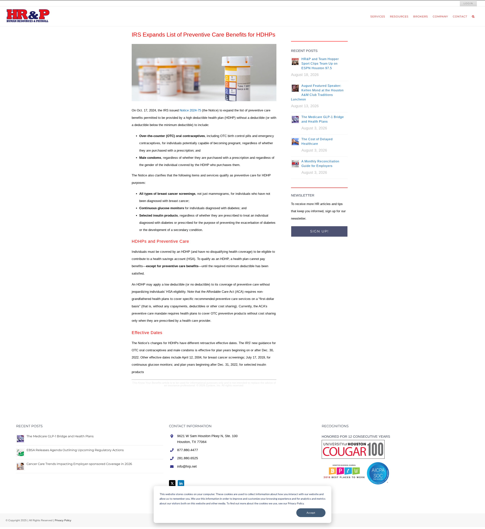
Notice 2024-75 (190, 110)
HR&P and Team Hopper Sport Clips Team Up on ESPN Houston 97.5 (320, 63)
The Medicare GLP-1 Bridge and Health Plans (60, 436)
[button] (473, 16)
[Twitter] (172, 483)
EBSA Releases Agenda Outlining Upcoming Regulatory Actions (75, 450)
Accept (311, 512)
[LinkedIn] (181, 483)
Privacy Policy (63, 520)
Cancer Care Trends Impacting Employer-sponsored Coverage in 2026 (79, 464)
